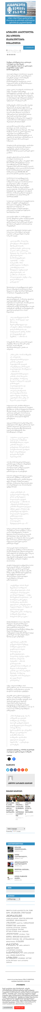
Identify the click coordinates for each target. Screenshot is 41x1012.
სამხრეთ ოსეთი (12, 948)
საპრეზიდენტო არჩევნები (14, 950)
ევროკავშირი (21, 925)
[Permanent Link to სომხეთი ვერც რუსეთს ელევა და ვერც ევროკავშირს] (30, 801)
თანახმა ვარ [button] (19, 1007)
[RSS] (26, 771)
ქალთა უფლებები (11, 960)
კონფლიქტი (12, 934)
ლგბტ (27, 934)
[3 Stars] (11, 54)
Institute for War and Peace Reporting (14, 979)
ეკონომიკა (24, 927)
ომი (21, 939)
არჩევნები (10, 920)
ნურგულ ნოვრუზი (12, 939)
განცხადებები (28, 923)
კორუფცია (22, 934)
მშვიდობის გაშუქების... (22, 869)
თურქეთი (21, 929)
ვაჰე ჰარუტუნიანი (11, 929)
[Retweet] (7, 771)
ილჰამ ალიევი (11, 931)
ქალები (28, 958)
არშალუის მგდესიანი (26, 918)
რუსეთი (20, 941)
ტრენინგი (21, 958)
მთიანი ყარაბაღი (21, 937)
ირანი (19, 931)
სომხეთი (11, 958)
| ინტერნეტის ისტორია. (23, 1004)
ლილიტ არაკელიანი (27, 750)
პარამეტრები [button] (8, 1007)
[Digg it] (11, 771)
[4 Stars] (13, 54)
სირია (7, 955)
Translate (18, 831)
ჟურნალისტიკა (10, 941)
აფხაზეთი (11, 923)
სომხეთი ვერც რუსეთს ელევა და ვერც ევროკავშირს (29, 808)
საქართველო (14, 952)
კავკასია (25, 931)
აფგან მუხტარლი (21, 920)
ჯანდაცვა (9, 962)
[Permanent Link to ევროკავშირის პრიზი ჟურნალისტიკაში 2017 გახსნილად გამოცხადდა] (11, 801)
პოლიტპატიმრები (28, 939)
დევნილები (11, 926)
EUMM (31, 910)
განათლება (19, 923)
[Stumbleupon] (18, 771)
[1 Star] (7, 54)
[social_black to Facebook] (15, 771)
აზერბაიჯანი (14, 916)
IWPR (8, 913)
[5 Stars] (14, 54)
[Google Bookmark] (22, 771)
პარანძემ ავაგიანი (13, 750)
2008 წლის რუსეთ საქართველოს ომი (17, 910)
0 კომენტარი (29, 47)
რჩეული (12, 945)
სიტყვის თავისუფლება (17, 955)
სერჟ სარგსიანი (29, 953)
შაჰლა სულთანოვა (23, 960)
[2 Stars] (9, 54)
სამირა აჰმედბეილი (24, 945)
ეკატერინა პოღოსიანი (13, 927)
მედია (9, 937)
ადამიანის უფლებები (21, 913)
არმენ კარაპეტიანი (12, 918)
